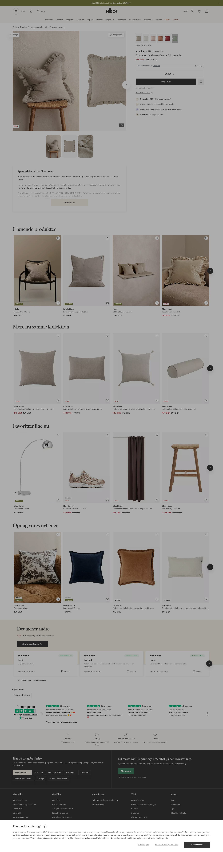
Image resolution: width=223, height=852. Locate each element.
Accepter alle (197, 844)
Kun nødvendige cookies (166, 844)
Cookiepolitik (162, 838)
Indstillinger (143, 844)
